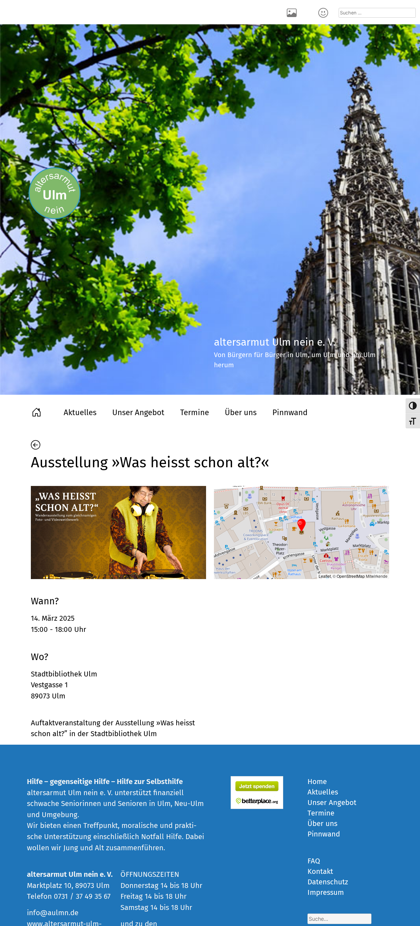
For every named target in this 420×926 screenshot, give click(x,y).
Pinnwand (289, 412)
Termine (194, 412)
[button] (301, 526)
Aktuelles (80, 412)
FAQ (313, 860)
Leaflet (325, 576)
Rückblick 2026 (292, 12)
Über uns (241, 412)
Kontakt (324, 12)
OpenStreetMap (351, 576)
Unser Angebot (138, 412)
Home (37, 411)
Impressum (325, 892)
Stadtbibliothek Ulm (64, 674)
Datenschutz (327, 881)
